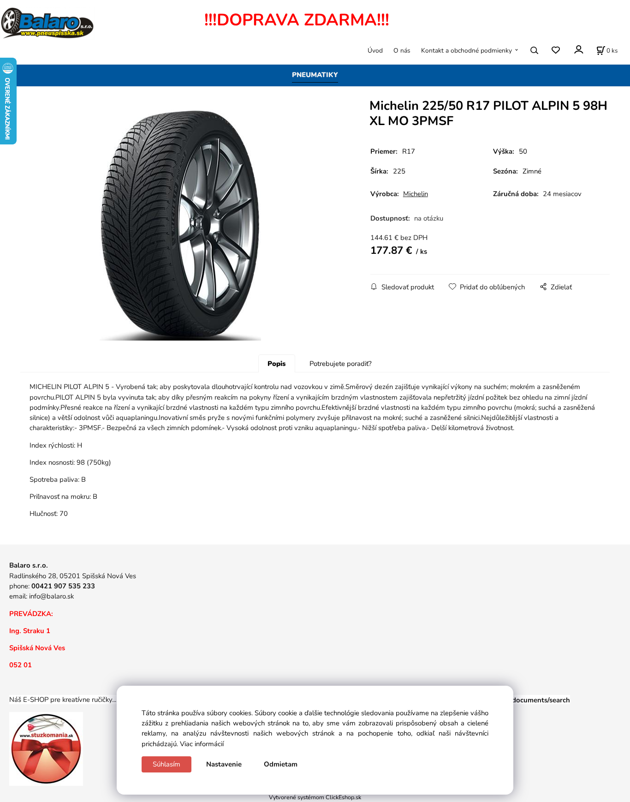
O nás (401, 50)
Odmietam (280, 764)
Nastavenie (224, 764)
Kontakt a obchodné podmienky (466, 50)
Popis (276, 363)
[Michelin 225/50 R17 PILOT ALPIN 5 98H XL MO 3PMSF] (180, 225)
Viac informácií (202, 743)
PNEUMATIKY (315, 74)
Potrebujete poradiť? (340, 363)
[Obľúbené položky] (555, 50)
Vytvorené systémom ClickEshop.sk (315, 797)
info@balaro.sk (51, 596)
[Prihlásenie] (578, 49)
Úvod (375, 50)
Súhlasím (166, 764)
